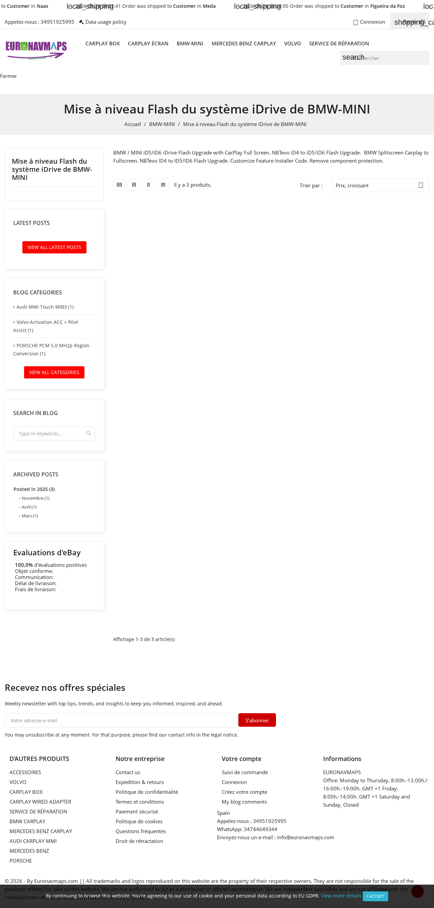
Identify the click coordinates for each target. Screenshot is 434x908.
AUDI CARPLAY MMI (33, 841)
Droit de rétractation (139, 841)
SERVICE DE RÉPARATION (339, 43)
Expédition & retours (140, 782)
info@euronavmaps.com (305, 837)
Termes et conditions (140, 801)
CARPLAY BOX (102, 43)
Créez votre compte (244, 791)
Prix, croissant (380, 185)
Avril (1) (29, 507)
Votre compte (241, 759)
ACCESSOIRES (25, 772)
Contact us (128, 772)
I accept (375, 896)
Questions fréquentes (141, 831)
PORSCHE (20, 860)
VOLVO (292, 43)
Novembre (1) (36, 498)
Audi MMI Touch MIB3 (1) (45, 307)
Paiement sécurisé (137, 811)
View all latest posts (54, 247)
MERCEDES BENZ (29, 850)
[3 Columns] (133, 184)
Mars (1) (30, 516)
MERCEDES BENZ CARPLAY (244, 43)
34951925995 (57, 21)
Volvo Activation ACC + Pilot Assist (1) (45, 326)
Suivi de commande (245, 772)
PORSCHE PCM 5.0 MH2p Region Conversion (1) (51, 349)
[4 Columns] (119, 184)
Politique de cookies (139, 821)
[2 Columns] (148, 184)
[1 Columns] (163, 184)
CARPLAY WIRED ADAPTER (40, 801)
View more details (341, 895)
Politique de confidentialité (147, 791)
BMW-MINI (190, 43)
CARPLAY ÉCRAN (148, 43)
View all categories (54, 372)
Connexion (234, 782)
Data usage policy (105, 21)
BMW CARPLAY (27, 821)
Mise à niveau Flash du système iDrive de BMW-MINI (52, 169)
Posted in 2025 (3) (34, 489)
